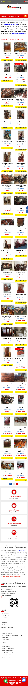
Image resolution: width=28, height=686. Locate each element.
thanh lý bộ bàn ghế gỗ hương (21, 428)
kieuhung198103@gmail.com (9, 593)
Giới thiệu (3, 3)
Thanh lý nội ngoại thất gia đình (8, 655)
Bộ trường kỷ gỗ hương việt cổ (21, 384)
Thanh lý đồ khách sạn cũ (7, 652)
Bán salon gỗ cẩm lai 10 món (7, 406)
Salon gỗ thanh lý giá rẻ (7, 472)
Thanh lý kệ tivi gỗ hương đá (20, 359)
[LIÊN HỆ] (27, 209)
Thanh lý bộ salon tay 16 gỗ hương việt (7, 317)
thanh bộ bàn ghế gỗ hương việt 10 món (20, 273)
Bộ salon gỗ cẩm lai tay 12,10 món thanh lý (21, 100)
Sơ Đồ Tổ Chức (5, 620)
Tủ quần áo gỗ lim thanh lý (21, 295)
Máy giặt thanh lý (7, 74)
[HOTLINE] (27, 207)
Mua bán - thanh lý (10, 3)
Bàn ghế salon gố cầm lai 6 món (20, 207)
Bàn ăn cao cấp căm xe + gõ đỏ (21, 74)
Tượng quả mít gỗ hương (7, 121)
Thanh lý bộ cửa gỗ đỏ (7, 338)
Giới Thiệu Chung (5, 613)
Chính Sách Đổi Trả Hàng (7, 637)
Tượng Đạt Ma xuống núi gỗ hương (21, 142)
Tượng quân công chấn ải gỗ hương (7, 164)
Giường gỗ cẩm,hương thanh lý (20, 406)
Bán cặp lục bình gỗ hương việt (7, 251)
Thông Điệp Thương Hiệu (7, 618)
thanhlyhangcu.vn (8, 595)
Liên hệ (22, 3)
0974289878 (8, 1)
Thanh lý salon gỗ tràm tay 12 (21, 472)
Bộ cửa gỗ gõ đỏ (7, 53)
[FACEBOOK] (27, 212)
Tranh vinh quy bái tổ (7, 272)
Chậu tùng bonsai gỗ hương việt (21, 164)
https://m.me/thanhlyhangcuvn (19, 33)
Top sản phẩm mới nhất (13, 16)
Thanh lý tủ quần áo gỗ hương (21, 229)
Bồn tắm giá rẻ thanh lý (21, 338)
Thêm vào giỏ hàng (8, 60)
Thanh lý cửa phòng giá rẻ (7, 358)
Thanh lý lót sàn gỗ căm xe (7, 384)
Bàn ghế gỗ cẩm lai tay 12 (7, 99)
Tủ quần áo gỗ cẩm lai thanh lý (7, 450)
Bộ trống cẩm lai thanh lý (20, 316)
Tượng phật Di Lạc (21, 121)
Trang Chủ (3, 16)
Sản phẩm (14, 19)
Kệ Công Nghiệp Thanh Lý (7, 657)
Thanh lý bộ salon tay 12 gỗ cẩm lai (7, 186)
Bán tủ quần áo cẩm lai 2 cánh (7, 428)
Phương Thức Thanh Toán (7, 633)
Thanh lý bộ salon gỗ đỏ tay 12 (7, 229)
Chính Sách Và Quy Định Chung (8, 631)
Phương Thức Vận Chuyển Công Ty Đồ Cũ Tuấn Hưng (12, 635)
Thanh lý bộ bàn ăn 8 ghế (7, 207)
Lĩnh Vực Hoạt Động (6, 615)
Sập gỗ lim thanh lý (7, 294)
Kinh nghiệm (17, 3)
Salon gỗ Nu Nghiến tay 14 (20, 53)
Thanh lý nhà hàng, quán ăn (7, 648)
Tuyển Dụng (4, 622)
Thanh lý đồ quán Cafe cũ (7, 650)
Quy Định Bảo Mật (5, 639)
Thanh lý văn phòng (6, 646)
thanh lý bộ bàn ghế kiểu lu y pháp (21, 186)
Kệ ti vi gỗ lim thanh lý (21, 250)
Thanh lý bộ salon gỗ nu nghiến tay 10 (21, 450)
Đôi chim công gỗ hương (7, 141)
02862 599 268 (9, 589)
